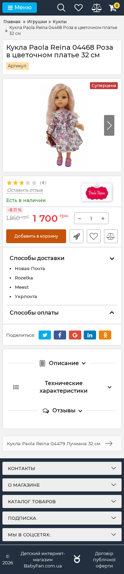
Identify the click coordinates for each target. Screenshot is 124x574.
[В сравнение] (111, 236)
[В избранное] (94, 236)
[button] (109, 125)
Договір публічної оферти (104, 559)
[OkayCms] (76, 559)
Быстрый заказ (76, 236)
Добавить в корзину (36, 236)
